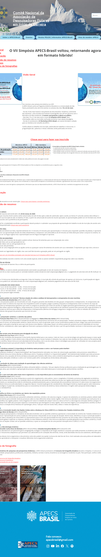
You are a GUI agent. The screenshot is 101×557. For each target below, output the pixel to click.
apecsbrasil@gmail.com (59, 539)
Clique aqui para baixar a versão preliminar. (35, 201)
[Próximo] (90, 19)
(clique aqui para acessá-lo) (20, 225)
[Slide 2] (50, 34)
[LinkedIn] (57, 546)
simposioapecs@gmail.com (38, 281)
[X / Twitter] (67, 546)
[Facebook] (62, 546)
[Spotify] (72, 546)
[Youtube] (53, 546)
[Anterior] (11, 19)
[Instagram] (48, 546)
